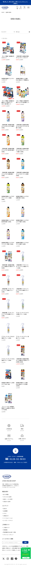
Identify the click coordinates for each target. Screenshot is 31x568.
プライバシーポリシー (8, 534)
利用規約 (5, 530)
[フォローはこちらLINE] (16, 558)
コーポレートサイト (8, 520)
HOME (3, 12)
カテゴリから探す (7, 496)
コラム (4, 513)
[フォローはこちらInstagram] (7, 558)
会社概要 (5, 511)
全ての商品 (6, 494)
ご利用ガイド (6, 527)
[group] (8, 428)
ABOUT (5, 508)
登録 (25, 542)
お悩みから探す (7, 501)
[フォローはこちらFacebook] (12, 559)
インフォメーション (8, 518)
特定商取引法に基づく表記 (9, 532)
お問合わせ (6, 515)
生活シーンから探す (8, 499)
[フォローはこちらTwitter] (3, 558)
